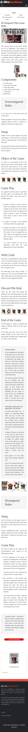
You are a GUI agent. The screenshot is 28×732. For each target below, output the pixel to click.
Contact (3, 712)
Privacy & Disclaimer (6, 715)
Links (20, 15)
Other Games (20, 17)
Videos (7, 19)
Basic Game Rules (7, 17)
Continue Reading (14, 639)
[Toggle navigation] (2, 5)
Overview (7, 15)
